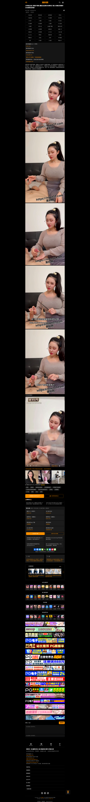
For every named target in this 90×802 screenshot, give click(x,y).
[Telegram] (40, 549)
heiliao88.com (29, 54)
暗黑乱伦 (50, 29)
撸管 (32, 491)
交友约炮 (30, 15)
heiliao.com (48, 513)
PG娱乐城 (30, 17)
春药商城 (50, 15)
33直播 (30, 26)
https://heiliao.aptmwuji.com (32, 762)
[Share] (35, 549)
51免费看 (40, 29)
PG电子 (30, 20)
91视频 (40, 40)
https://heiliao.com (30, 50)
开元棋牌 (50, 17)
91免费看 (30, 29)
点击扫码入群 (49, 529)
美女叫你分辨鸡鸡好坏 (42, 489)
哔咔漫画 (60, 37)
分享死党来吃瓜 (55, 496)
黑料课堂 (32, 12)
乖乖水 (60, 15)
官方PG (40, 17)
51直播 (50, 23)
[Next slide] (63, 572)
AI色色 (40, 37)
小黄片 (50, 37)
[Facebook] (37, 549)
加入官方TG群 (35, 533)
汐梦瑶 (51, 489)
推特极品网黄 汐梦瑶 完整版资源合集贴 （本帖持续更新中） (39, 468)
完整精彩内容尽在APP (35, 496)
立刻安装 (29, 524)
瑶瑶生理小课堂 (39, 487)
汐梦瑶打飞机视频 (56, 487)
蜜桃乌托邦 (60, 26)
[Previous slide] (27, 572)
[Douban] (47, 549)
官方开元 (60, 17)
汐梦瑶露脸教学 (48, 487)
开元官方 (60, 20)
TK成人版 (60, 32)
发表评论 (62, 722)
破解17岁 (60, 29)
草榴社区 (30, 37)
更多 (60, 566)
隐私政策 (43, 801)
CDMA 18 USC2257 (49, 801)
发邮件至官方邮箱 (54, 533)
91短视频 (40, 32)
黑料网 (32, 487)
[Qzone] (50, 549)
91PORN (50, 32)
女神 (41, 491)
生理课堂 (56, 489)
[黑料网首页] (45, 3)
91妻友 (60, 34)
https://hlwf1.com (29, 755)
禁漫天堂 (50, 34)
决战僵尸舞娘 (50, 26)
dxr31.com (48, 518)
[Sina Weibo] (52, 549)
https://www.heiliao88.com (32, 759)
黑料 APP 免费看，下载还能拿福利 (33, 57)
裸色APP (60, 40)
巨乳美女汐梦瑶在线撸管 (31, 489)
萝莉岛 (40, 34)
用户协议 (39, 801)
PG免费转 (40, 23)
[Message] (55, 549)
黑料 (27, 487)
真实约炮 (40, 15)
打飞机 (27, 491)
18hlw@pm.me (29, 61)
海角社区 (30, 32)
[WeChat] (42, 549)
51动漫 (50, 40)
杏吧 (30, 40)
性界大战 (40, 26)
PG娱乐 (50, 20)
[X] (45, 549)
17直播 (40, 20)
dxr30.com (29, 518)
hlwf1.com (28, 46)
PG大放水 (60, 23)
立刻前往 (48, 524)
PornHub (30, 34)
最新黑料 (27, 12)
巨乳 (37, 491)
